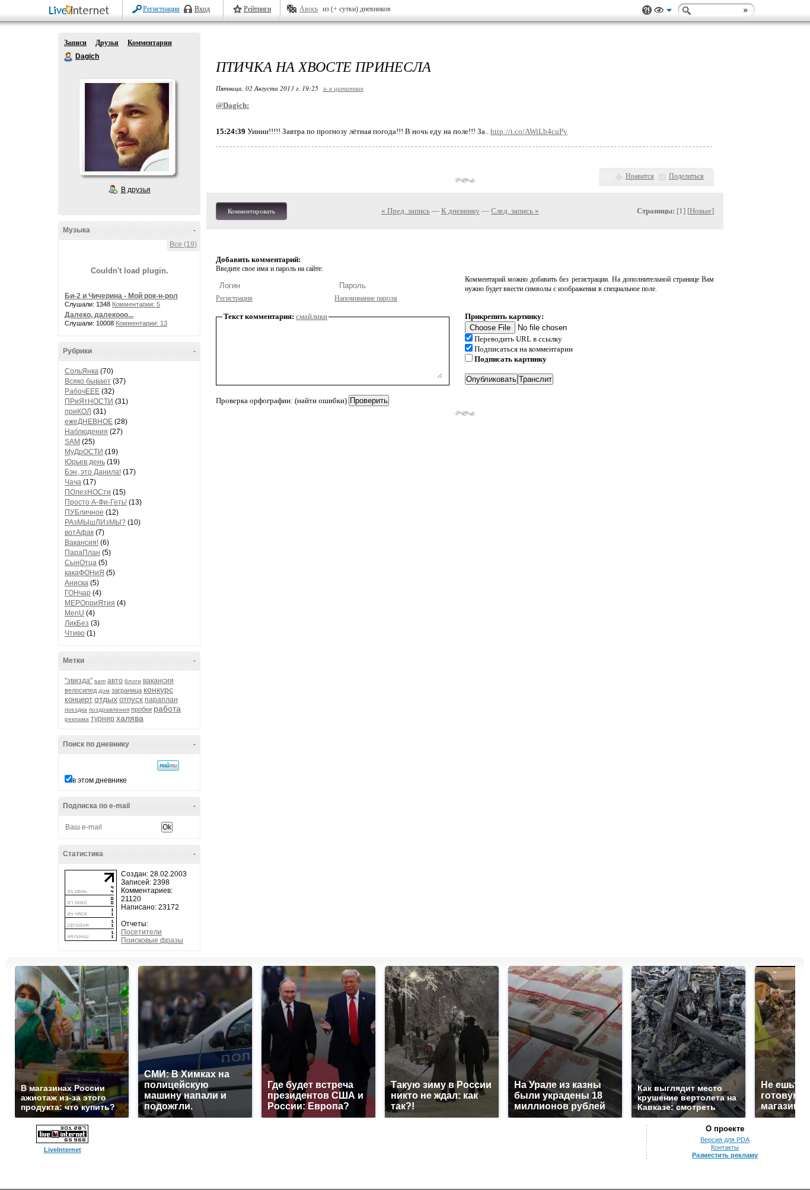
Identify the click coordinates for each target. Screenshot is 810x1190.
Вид (663, 12)
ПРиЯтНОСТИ (89, 401)
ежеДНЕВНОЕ (89, 421)
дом (104, 690)
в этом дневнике (99, 780)
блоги (133, 681)
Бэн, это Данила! (93, 472)
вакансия (158, 681)
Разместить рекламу (725, 1155)
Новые (701, 210)
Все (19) (183, 244)
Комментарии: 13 (141, 323)
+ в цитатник (343, 88)
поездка (76, 709)
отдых (105, 699)
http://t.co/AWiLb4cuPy (528, 131)
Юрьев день (85, 462)
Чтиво (75, 633)
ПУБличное (84, 512)
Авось (308, 9)
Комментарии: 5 (136, 304)
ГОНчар (78, 593)
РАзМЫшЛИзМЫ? (95, 522)
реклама (77, 719)
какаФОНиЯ (84, 573)
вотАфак (79, 532)
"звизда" (79, 681)
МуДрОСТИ (84, 452)
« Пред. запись (405, 210)
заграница (126, 690)
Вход (202, 9)
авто (115, 681)
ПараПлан (82, 552)
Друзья (107, 43)
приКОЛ (78, 411)
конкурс (158, 689)
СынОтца (81, 563)
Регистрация (161, 9)
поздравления (109, 709)
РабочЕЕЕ (82, 391)
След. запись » (515, 210)
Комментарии (149, 43)
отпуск (131, 699)
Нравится (640, 176)
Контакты (725, 1147)
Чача (73, 482)
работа (167, 708)
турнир (102, 718)
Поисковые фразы (152, 940)
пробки (141, 709)
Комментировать (251, 211)
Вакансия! (81, 542)
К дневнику (460, 210)
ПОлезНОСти (88, 492)
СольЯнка (81, 371)
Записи (75, 43)
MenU (74, 613)
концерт (79, 699)
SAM (72, 442)
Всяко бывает (88, 381)
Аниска (76, 583)
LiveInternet (81, 11)
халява (129, 718)
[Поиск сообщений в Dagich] (168, 765)
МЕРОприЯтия (90, 603)
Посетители (141, 932)
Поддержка (647, 10)
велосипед (81, 690)
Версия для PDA (725, 1139)
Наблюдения (86, 431)
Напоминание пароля (365, 298)
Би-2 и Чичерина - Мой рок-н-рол (121, 296)
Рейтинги (257, 9)
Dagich (69, 57)
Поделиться (686, 176)
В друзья (136, 190)
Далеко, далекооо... (99, 315)
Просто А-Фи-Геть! (96, 502)
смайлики (311, 316)
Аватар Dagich (126, 126)
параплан (161, 700)
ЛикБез (77, 623)
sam (100, 681)
